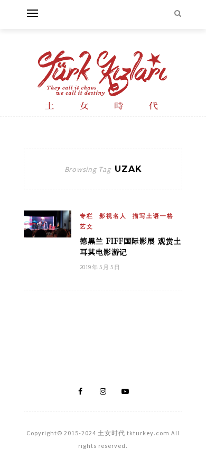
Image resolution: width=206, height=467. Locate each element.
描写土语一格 (153, 215)
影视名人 (113, 215)
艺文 (86, 226)
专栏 (86, 215)
